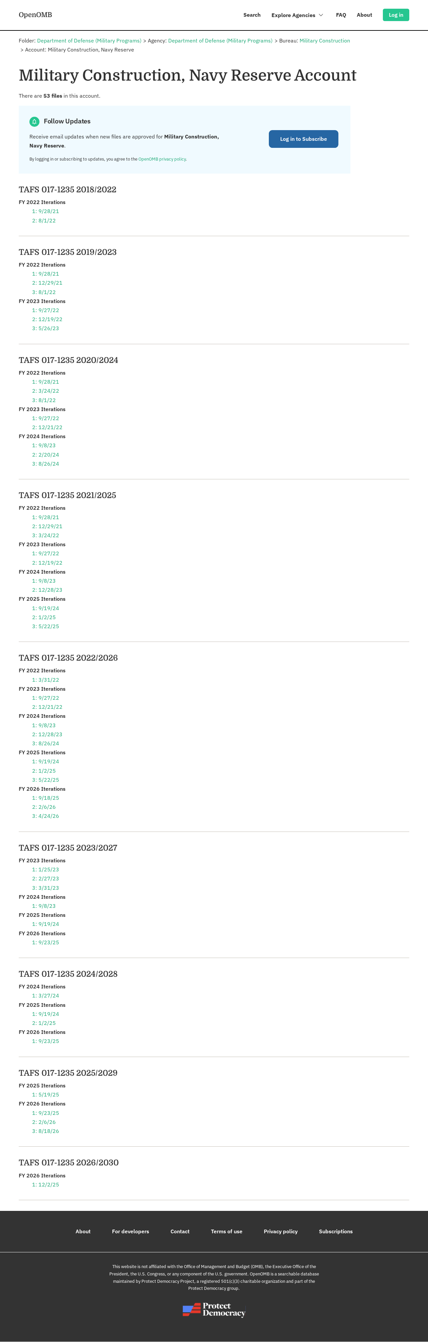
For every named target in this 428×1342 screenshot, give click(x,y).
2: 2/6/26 (44, 806)
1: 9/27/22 (45, 310)
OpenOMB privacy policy (162, 159)
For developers (130, 1231)
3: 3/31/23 (45, 887)
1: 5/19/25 (45, 1094)
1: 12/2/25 (45, 1184)
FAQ (341, 14)
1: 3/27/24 (45, 995)
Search (252, 14)
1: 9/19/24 (45, 608)
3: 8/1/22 (44, 292)
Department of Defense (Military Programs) (89, 40)
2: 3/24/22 (45, 390)
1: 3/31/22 (45, 679)
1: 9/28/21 (45, 211)
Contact (180, 1231)
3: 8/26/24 (45, 463)
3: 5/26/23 (45, 328)
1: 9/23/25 (45, 942)
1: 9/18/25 (45, 797)
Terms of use (226, 1231)
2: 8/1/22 (44, 220)
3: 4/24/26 (45, 815)
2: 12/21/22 (47, 427)
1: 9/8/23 (44, 445)
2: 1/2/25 (44, 617)
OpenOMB (35, 15)
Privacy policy (281, 1231)
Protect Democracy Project (167, 1281)
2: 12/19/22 (47, 319)
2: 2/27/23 (45, 878)
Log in (396, 14)
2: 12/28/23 (47, 589)
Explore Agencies (294, 15)
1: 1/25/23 (45, 869)
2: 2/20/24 (45, 454)
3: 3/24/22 (45, 535)
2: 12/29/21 (47, 282)
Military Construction (325, 40)
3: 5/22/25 (45, 626)
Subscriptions (336, 1231)
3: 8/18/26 (45, 1131)
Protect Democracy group (213, 1288)
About (364, 14)
